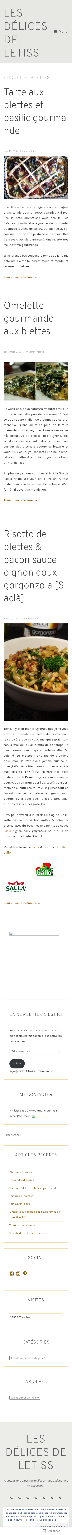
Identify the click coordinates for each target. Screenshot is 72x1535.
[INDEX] (20, 1498)
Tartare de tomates (21, 1196)
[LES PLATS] (52, 1498)
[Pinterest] (25, 1273)
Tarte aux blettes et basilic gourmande (35, 112)
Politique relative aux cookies (40, 1519)
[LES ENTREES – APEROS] (44, 1498)
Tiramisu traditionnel (22, 1225)
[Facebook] (11, 1273)
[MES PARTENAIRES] (12, 1498)
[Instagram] (18, 1273)
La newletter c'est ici (36, 1015)
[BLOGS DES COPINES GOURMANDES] (28, 1498)
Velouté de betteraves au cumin (28, 1233)
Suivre (17, 1063)
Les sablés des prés (21, 1180)
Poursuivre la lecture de (22, 277)
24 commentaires (29, 618)
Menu (63, 31)
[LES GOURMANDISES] (60, 1498)
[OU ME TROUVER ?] (36, 1498)
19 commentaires (35, 351)
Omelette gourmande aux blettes (29, 319)
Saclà (7, 831)
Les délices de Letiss (26, 34)
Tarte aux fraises (19, 1204)
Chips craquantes (20, 1172)
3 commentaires (28, 151)
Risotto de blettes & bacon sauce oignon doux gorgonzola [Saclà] (34, 567)
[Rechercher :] (36, 1134)
